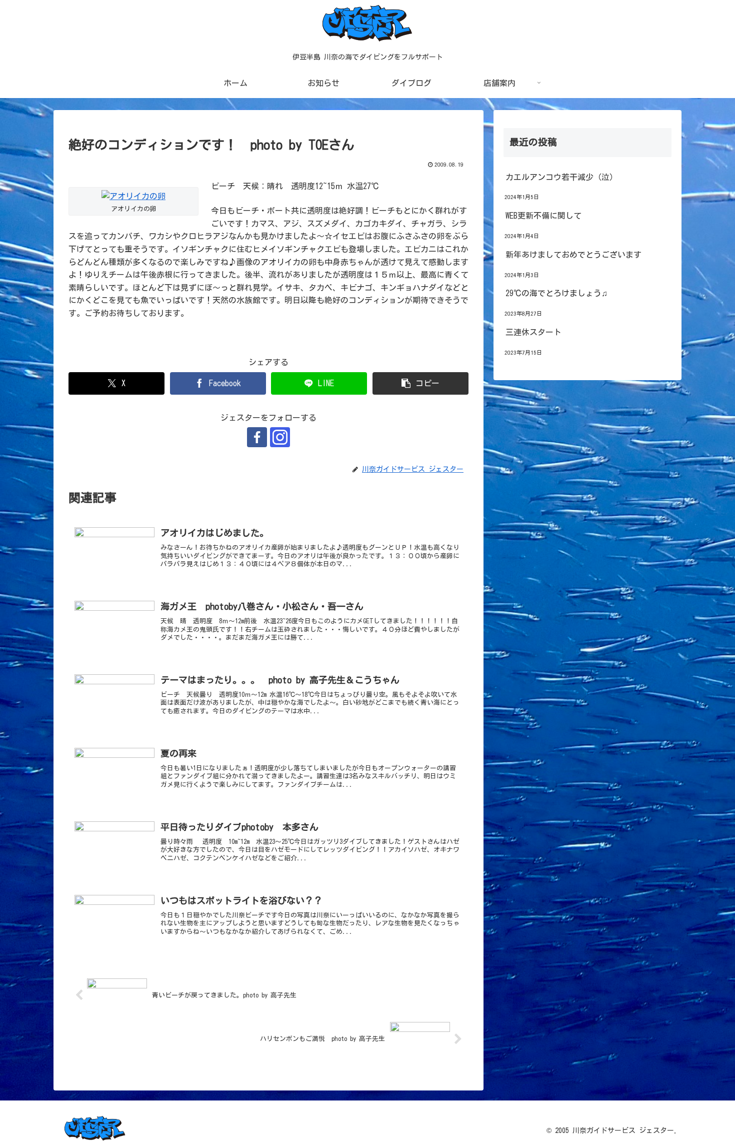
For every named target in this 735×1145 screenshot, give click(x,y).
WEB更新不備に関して (544, 216)
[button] (420, 383)
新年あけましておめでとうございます (574, 255)
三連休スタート (534, 332)
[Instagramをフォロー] (280, 437)
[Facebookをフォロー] (257, 437)
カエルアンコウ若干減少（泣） (562, 177)
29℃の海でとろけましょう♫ (557, 293)
